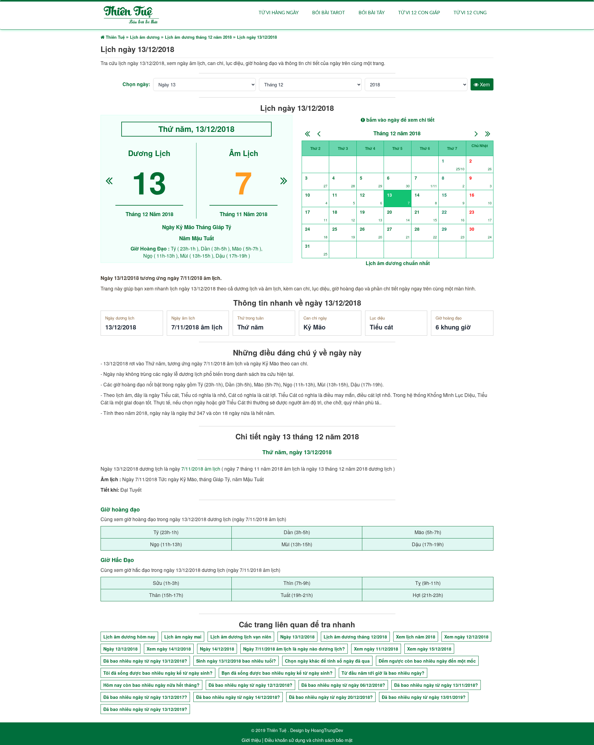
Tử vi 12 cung (470, 13)
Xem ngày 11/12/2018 (376, 649)
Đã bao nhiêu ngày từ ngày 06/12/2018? (343, 685)
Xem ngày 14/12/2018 (169, 649)
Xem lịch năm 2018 (415, 637)
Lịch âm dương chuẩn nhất (398, 263)
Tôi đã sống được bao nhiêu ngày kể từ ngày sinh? (158, 673)
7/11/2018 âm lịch (200, 468)
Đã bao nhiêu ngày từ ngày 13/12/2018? (145, 661)
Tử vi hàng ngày (279, 13)
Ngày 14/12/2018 (217, 649)
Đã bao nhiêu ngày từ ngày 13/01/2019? (424, 697)
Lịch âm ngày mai (182, 637)
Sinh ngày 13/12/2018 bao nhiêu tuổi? (236, 661)
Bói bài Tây (372, 13)
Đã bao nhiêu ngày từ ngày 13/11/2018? (436, 685)
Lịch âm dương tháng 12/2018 (355, 637)
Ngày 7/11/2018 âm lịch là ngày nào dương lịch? (294, 649)
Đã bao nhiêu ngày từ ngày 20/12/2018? (331, 697)
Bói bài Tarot (328, 13)
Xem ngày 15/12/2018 (429, 649)
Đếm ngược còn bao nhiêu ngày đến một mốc (427, 661)
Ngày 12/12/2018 (120, 649)
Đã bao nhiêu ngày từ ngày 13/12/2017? (145, 697)
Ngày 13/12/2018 (297, 637)
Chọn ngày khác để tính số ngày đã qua (327, 661)
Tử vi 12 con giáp (419, 13)
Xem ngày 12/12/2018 (466, 637)
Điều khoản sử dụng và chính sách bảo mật (308, 740)
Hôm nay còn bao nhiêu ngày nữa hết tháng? (151, 685)
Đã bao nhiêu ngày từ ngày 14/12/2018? (238, 697)
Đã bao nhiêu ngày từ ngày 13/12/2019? (145, 709)
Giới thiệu (251, 740)
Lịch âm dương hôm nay (129, 637)
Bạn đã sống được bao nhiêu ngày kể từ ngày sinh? (277, 673)
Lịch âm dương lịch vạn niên (240, 637)
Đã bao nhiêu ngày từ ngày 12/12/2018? (250, 685)
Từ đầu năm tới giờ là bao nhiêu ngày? (383, 673)
